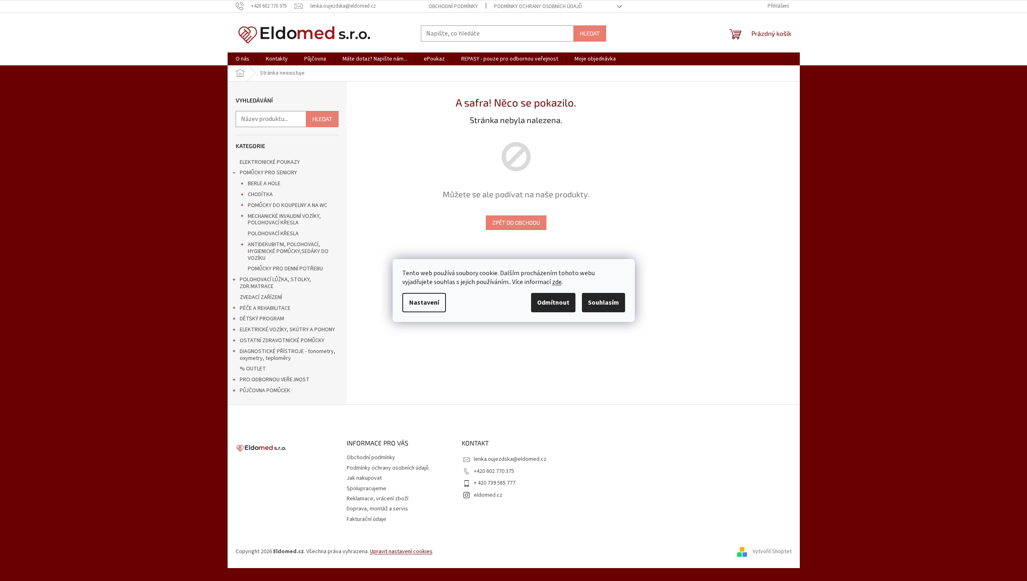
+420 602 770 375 (494, 471)
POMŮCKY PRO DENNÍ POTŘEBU (285, 269)
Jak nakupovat (364, 478)
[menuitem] (242, 58)
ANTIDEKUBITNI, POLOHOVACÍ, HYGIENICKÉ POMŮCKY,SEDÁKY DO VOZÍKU (288, 251)
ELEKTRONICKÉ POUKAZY (270, 162)
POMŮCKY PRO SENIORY (268, 173)
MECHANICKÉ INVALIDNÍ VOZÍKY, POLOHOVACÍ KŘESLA (284, 219)
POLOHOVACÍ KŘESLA (273, 234)
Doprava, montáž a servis (377, 509)
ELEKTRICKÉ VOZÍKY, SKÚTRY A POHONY (287, 330)
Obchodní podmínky (453, 6)
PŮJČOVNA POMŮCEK (265, 391)
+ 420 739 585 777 (494, 483)
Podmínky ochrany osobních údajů (538, 6)
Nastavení (424, 302)
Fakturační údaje (366, 519)
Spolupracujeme (366, 489)
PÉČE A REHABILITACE (265, 308)
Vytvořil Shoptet (772, 552)
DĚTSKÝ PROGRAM (262, 319)
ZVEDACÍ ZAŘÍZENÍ (261, 297)
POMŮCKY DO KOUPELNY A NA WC (287, 205)
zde (557, 282)
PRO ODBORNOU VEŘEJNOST (275, 380)
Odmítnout (553, 302)
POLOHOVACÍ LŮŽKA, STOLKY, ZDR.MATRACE (275, 283)
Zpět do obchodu (516, 222)
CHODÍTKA (260, 194)
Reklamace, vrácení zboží (377, 499)
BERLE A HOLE (264, 184)
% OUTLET (253, 369)
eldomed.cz (488, 495)
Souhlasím (603, 302)
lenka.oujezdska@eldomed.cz (510, 459)
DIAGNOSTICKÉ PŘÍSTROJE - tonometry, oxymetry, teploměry (287, 354)
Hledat (590, 33)
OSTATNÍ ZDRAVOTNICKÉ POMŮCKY (282, 340)
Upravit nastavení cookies (401, 552)
